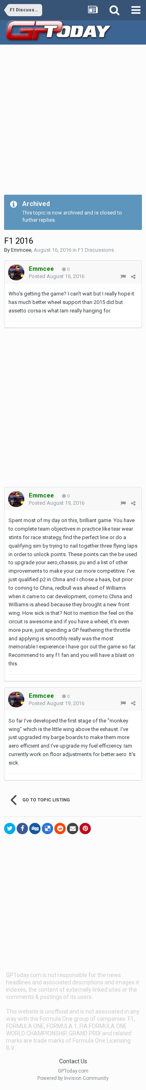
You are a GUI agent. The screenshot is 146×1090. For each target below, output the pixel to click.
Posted (56, 276)
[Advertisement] (73, 122)
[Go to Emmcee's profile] (16, 272)
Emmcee (21, 250)
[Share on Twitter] (9, 828)
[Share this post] (133, 277)
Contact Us (73, 1061)
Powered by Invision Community (73, 1078)
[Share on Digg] (35, 828)
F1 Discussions (96, 250)
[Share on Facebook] (22, 828)
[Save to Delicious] (47, 828)
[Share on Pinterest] (85, 828)
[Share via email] (72, 828)
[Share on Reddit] (60, 828)
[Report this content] (123, 277)
